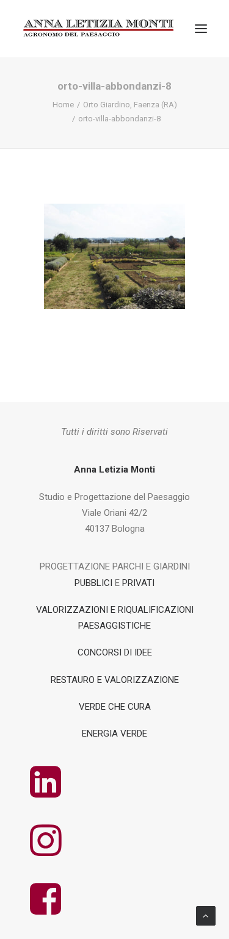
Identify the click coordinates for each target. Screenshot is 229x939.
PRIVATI (138, 582)
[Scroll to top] (206, 915)
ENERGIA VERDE (114, 733)
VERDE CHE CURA (115, 706)
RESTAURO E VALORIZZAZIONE (115, 679)
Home (63, 104)
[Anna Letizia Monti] (99, 28)
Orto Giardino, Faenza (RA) (130, 104)
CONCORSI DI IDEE (115, 652)
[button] (201, 28)
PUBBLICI (93, 582)
